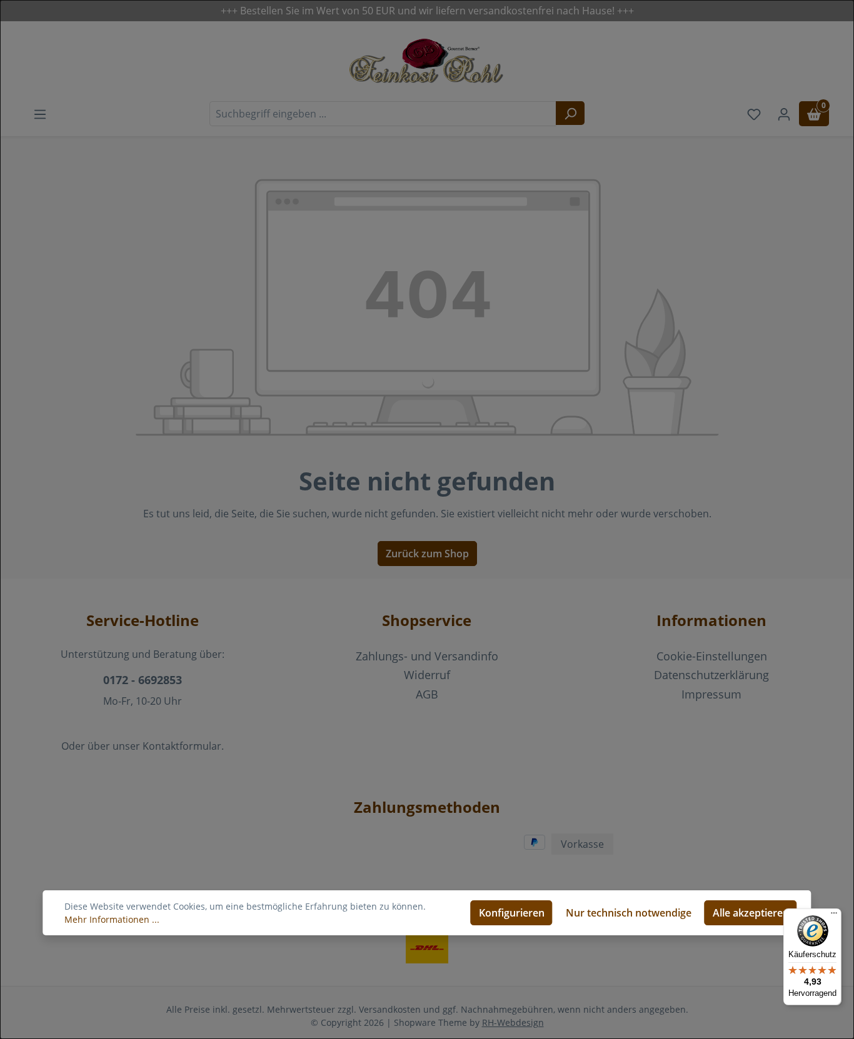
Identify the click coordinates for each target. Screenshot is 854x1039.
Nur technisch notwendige (628, 913)
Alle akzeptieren (751, 913)
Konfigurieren (512, 913)
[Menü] (833, 915)
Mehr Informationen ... (111, 919)
